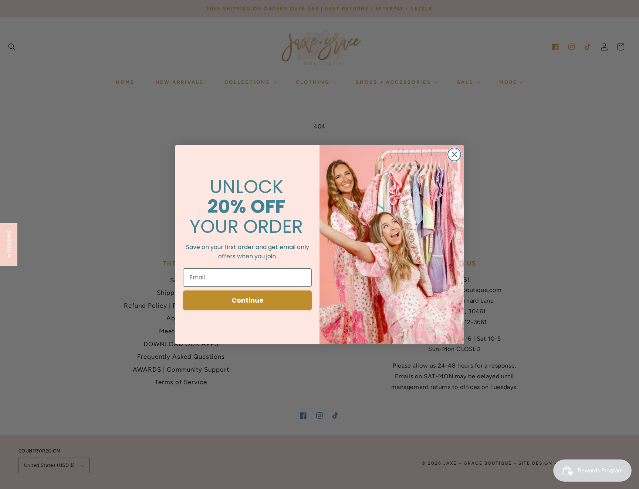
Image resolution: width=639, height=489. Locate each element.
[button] (8, 244)
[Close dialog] (454, 154)
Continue (247, 300)
